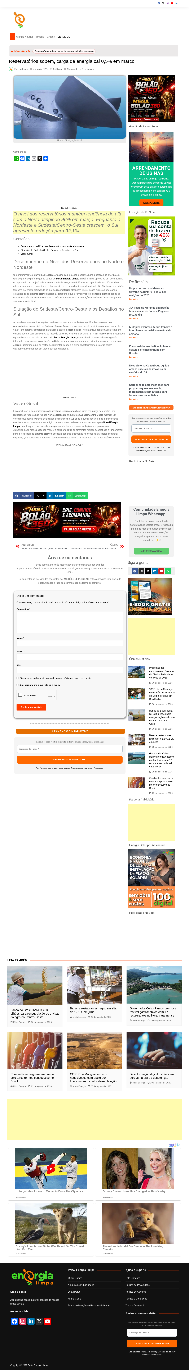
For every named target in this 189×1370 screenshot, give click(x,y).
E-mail (21, 651)
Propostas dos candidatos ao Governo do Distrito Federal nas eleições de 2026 (147, 292)
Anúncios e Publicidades (81, 1285)
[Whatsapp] (168, 571)
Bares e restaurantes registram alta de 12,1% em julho (161, 739)
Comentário (23, 609)
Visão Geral (27, 254)
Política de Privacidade (138, 1285)
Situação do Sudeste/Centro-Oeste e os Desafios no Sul (49, 250)
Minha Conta (74, 1299)
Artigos (55, 37)
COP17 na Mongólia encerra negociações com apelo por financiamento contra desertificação (93, 1078)
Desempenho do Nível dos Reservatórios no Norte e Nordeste (52, 246)
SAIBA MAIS (151, 203)
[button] (23, 496)
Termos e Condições (136, 1299)
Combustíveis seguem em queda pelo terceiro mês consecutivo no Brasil (32, 1078)
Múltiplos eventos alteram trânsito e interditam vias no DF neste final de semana (150, 331)
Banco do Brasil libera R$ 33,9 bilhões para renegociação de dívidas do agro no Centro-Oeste (162, 718)
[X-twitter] (148, 571)
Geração (26, 51)
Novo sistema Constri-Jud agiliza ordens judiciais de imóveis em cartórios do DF (149, 369)
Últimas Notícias (27, 37)
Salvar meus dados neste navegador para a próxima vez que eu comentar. (56, 678)
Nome (20, 638)
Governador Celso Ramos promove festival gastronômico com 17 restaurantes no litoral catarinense (162, 760)
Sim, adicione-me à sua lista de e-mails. (39, 685)
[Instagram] (141, 571)
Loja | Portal (74, 1292)
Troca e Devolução (135, 1306)
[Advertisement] (69, 186)
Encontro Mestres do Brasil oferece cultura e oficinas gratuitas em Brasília (150, 350)
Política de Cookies (136, 1292)
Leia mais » (133, 299)
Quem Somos (75, 1278)
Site (19, 665)
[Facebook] (135, 571)
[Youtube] (161, 571)
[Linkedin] (155, 571)
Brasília (45, 37)
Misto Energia (19, 1022)
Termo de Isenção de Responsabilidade (89, 1306)
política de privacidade (73, 768)
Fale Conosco (133, 1278)
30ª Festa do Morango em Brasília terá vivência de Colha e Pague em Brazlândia (149, 311)
